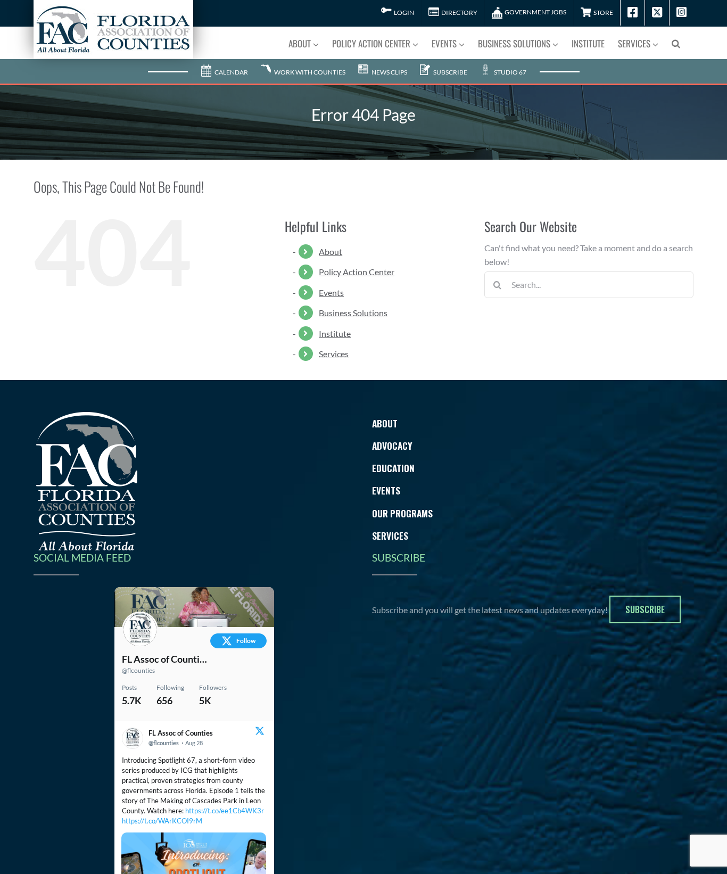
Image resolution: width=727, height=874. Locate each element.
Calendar (230, 72)
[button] (676, 43)
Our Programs (402, 513)
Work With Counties (309, 72)
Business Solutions (353, 313)
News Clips (388, 72)
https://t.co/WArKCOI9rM (162, 821)
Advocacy (392, 445)
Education (393, 468)
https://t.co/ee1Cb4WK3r (224, 810)
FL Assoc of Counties (165, 659)
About (330, 251)
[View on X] (260, 732)
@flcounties (138, 670)
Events (331, 292)
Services (334, 354)
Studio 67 (509, 72)
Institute (335, 333)
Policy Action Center (356, 272)
